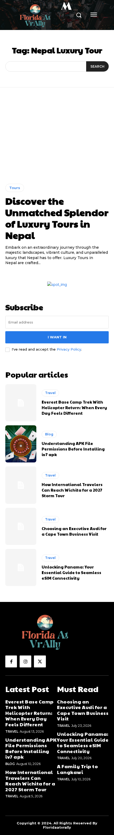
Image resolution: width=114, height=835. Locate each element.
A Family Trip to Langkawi (77, 769)
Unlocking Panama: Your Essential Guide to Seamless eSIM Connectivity (71, 572)
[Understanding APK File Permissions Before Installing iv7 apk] (20, 443)
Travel (50, 393)
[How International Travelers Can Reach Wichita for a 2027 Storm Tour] (20, 485)
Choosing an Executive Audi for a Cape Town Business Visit (74, 531)
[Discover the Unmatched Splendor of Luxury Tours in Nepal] (57, 139)
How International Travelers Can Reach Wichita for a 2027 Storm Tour (72, 490)
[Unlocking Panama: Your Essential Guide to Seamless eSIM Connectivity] (20, 567)
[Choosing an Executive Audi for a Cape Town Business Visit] (20, 526)
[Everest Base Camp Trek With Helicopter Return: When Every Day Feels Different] (20, 402)
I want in (57, 337)
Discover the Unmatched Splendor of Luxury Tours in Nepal (56, 218)
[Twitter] (40, 661)
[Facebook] (11, 661)
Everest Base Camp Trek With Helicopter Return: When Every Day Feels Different (74, 407)
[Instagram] (25, 661)
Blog (49, 434)
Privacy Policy (69, 349)
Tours (14, 188)
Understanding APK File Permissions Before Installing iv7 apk (73, 448)
